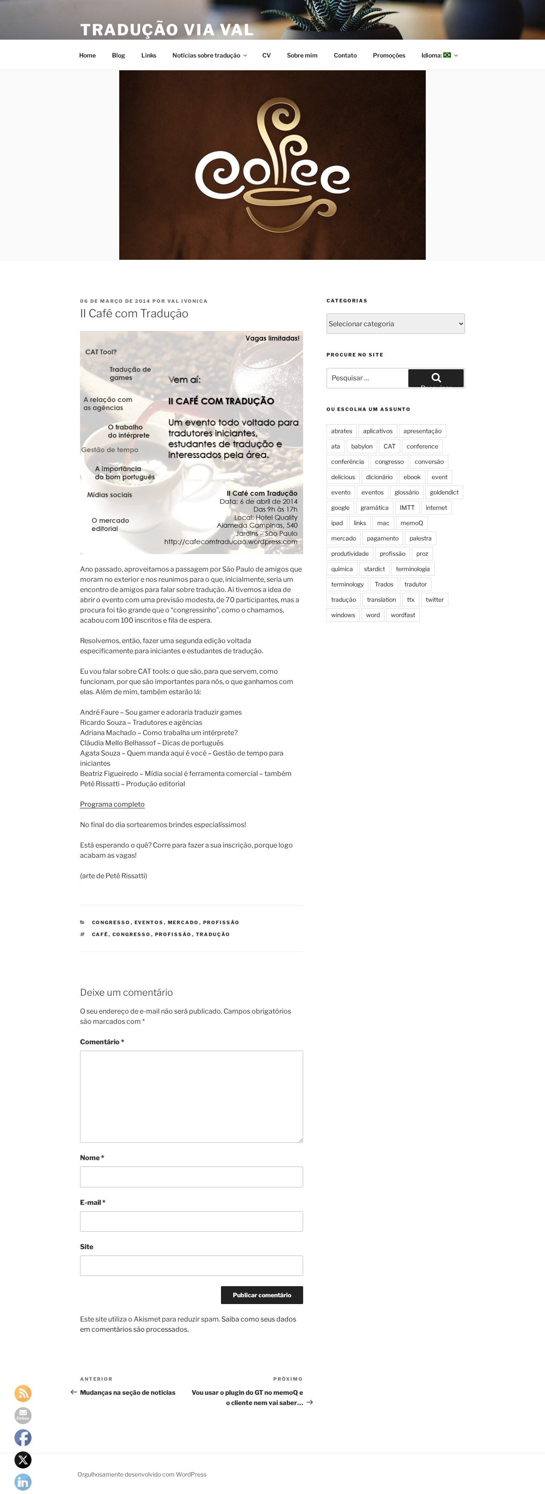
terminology (347, 584)
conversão (429, 461)
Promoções (389, 55)
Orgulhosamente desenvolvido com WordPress (142, 1474)
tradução (213, 934)
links (360, 522)
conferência (347, 461)
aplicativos (378, 430)
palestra (421, 538)
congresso (111, 922)
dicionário (379, 476)
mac (383, 522)
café (100, 934)
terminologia (413, 568)
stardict (374, 568)
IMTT (407, 507)
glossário (407, 492)
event (439, 476)
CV (266, 55)
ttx (411, 599)
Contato (345, 55)
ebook (412, 476)
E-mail (93, 1202)
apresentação (423, 430)
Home (87, 55)
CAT (390, 446)
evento (340, 492)
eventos (149, 922)
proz (422, 553)
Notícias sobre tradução (206, 55)
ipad (337, 522)
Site (86, 1247)
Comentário (102, 1042)
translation (381, 599)
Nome (92, 1158)
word (373, 614)
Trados (384, 584)
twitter (435, 599)
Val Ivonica (187, 301)
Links (148, 55)
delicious (343, 476)
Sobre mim (302, 55)
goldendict (444, 492)
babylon (362, 446)
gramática (375, 507)
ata (335, 446)
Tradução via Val (167, 29)
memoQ (412, 522)
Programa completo (112, 804)
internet (436, 507)
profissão (221, 922)
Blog (118, 55)
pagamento (383, 538)
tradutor (415, 584)
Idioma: (432, 55)
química (342, 568)
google (340, 507)
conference (422, 446)
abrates (341, 430)
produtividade (350, 553)
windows (343, 614)
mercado (183, 922)
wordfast (403, 614)
